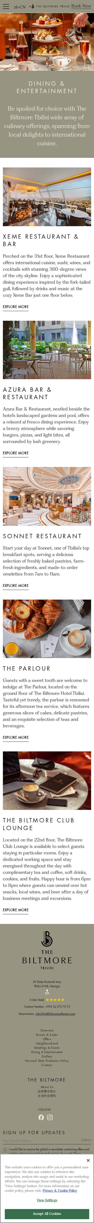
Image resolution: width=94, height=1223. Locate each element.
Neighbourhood (47, 1043)
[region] (47, 1188)
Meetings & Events (47, 1048)
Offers (47, 1039)
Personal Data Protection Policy (47, 1061)
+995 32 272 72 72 (57, 1006)
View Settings (47, 1200)
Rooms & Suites (47, 1035)
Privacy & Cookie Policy (60, 1190)
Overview (47, 1030)
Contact (46, 1065)
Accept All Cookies (47, 1214)
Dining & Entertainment (47, 1052)
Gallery (47, 1056)
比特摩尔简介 (47, 1091)
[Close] (88, 1160)
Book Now (81, 6)
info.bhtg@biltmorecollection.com (55, 1014)
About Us (47, 1087)
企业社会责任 (47, 1095)
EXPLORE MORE (15, 307)
